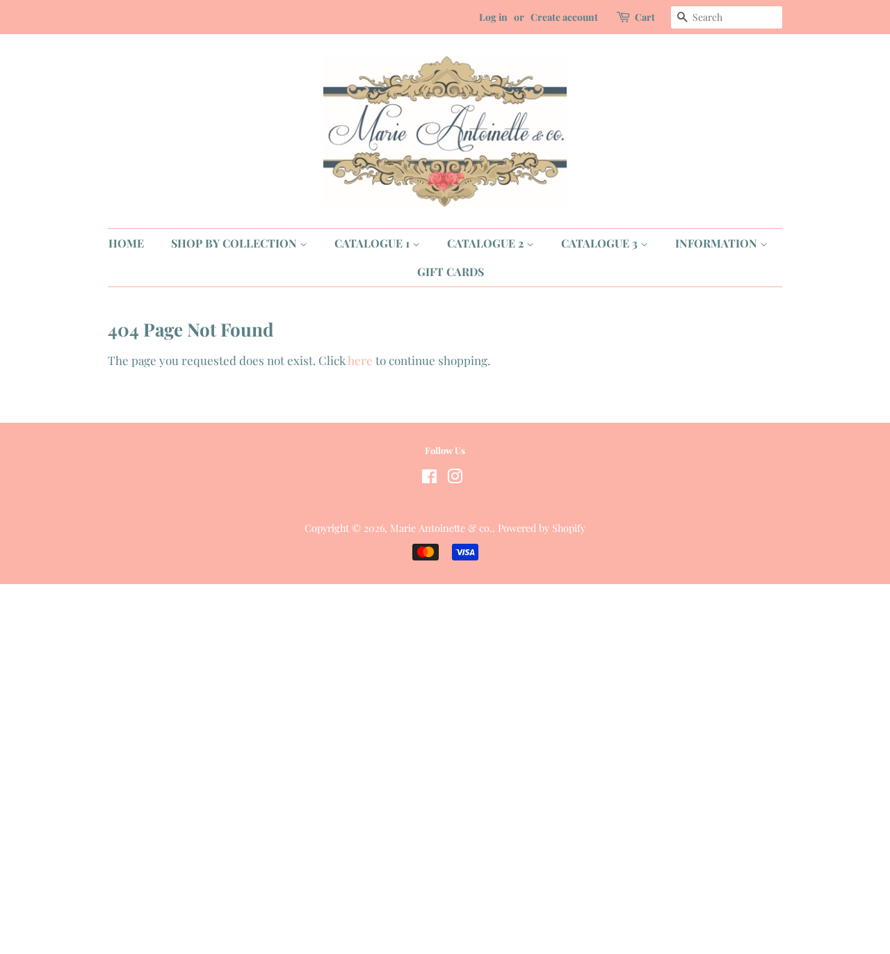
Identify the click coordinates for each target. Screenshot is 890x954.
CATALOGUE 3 (600, 243)
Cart (645, 17)
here (360, 360)
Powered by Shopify (541, 528)
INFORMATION (717, 243)
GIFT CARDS (450, 271)
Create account (564, 17)
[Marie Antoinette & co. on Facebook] (429, 478)
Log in (493, 17)
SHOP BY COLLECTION (235, 243)
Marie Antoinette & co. (441, 528)
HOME (126, 243)
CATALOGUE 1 (373, 243)
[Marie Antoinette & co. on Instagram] (454, 478)
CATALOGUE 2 (486, 243)
